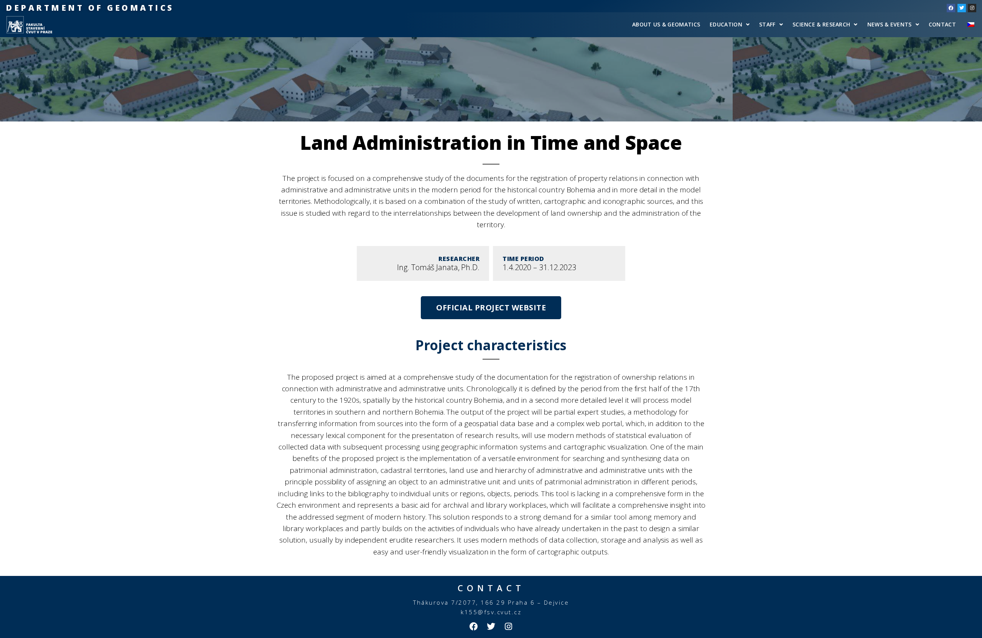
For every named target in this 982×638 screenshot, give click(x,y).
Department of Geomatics (90, 7)
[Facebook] (951, 8)
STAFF (767, 24)
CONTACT (942, 24)
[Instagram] (972, 8)
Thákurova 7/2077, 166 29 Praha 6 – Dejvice (491, 602)
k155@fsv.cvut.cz (491, 612)
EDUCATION (726, 24)
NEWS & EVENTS (889, 24)
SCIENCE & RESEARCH (821, 24)
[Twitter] (961, 8)
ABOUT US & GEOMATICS (666, 24)
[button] (491, 307)
